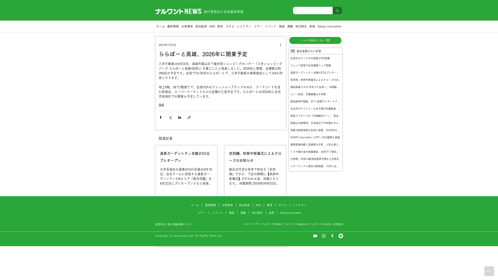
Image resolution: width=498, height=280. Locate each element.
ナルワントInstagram (295, 224)
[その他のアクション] (280, 45)
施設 (161, 104)
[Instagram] (323, 236)
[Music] (489, 271)
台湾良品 (338, 224)
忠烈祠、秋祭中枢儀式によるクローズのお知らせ (255, 157)
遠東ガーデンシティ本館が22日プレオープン (185, 157)
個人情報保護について (181, 224)
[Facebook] (332, 236)
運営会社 (160, 224)
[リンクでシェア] (189, 117)
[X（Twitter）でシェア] (170, 117)
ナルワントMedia (271, 224)
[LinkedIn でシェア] (179, 117)
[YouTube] (315, 236)
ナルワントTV (251, 224)
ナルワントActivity (320, 224)
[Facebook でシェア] (160, 117)
